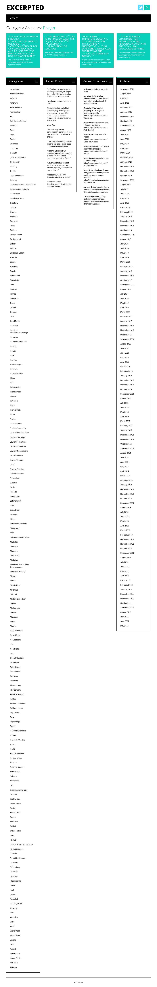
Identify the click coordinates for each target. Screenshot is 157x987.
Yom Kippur (15, 954)
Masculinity (14, 555)
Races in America (17, 740)
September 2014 (127, 448)
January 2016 (126, 376)
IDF (11, 383)
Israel (12, 415)
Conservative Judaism (19, 189)
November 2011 (127, 598)
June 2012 (124, 567)
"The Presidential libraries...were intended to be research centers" (59, 184)
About (14, 18)
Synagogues (15, 831)
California (14, 148)
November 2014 (127, 439)
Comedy (13, 180)
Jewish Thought (16, 460)
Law (12, 505)
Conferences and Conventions (23, 185)
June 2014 (124, 462)
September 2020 (127, 126)
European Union (17, 253)
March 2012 (125, 580)
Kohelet (13, 492)
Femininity (14, 280)
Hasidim (13, 346)
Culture (13, 207)
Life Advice (14, 510)
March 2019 (125, 207)
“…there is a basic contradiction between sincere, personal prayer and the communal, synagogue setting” (132, 42)
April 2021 (124, 103)
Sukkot (13, 826)
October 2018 (126, 230)
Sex (11, 785)
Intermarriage (15, 392)
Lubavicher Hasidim (18, 524)
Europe (13, 248)
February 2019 (126, 212)
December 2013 (127, 489)
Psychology (15, 722)
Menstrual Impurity (17, 572)
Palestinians (15, 667)
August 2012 (125, 558)
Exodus (13, 262)
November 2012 (127, 544)
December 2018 (127, 221)
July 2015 (124, 403)
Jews (12, 464)
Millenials (14, 590)
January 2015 (126, 430)
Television (14, 872)
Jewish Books (16, 424)
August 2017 (125, 289)
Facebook (14, 267)
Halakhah (14, 326)
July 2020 (124, 135)
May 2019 (124, 198)
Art (11, 116)
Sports (12, 817)
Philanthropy (15, 685)
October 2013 (126, 498)
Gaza (12, 303)
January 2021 (126, 112)
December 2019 (127, 166)
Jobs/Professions (17, 474)
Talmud (13, 840)
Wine (12, 922)
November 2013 (127, 494)
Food (12, 285)
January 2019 (126, 216)
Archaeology (15, 112)
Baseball (13, 126)
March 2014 (125, 476)
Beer (12, 130)
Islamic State (15, 410)
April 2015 (124, 417)
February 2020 (126, 157)
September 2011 (127, 608)
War (11, 913)
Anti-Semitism (16, 107)
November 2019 (127, 171)
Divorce (13, 212)
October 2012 (126, 549)
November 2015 (127, 385)
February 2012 (126, 585)
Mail (12, 533)
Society (13, 808)
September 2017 (127, 285)
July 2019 (124, 189)
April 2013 (124, 526)
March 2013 (125, 530)
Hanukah (14, 337)
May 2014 (124, 467)
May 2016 (124, 358)
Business (14, 144)
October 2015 (126, 389)
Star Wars (14, 822)
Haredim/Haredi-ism (18, 342)
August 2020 (125, 130)
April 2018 (124, 257)
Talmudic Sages (16, 849)
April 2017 (124, 307)
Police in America (17, 694)
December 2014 (127, 435)
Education (14, 221)
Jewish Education (17, 437)
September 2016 (127, 339)
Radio (12, 744)
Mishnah (13, 594)
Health (13, 351)
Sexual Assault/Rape (18, 790)
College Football (17, 176)
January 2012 (126, 589)
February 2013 (126, 535)
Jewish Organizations (19, 451)
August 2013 (125, 507)
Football (13, 289)
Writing (13, 940)
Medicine (14, 560)
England (13, 230)
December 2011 (127, 594)
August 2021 (125, 94)
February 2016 (126, 371)
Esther (12, 244)
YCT (12, 945)
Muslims (13, 626)
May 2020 (124, 144)
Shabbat (13, 794)
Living (12, 519)
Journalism (14, 478)
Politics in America (17, 703)
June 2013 (124, 517)
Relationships (16, 758)
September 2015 (127, 394)
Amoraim (14, 103)
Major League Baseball (20, 537)
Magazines (14, 528)
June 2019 (124, 194)
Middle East (15, 585)
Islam (12, 405)
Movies (13, 612)
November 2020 (127, 116)
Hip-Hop (13, 360)
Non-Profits (14, 649)
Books (12, 139)
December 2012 (127, 539)
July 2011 (124, 617)
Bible (12, 135)
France (13, 294)
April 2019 (124, 203)
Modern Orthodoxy (18, 599)
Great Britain (15, 321)
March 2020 (125, 153)
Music (12, 622)
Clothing (13, 166)
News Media (15, 635)
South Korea (15, 813)
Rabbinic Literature (18, 731)
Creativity (14, 203)
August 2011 (125, 612)
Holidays (13, 369)
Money (13, 603)
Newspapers (15, 640)
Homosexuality (16, 374)
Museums (14, 617)
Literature (14, 515)
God (12, 316)
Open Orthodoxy (17, 658)
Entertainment (16, 235)
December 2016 (127, 326)
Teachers (14, 863)
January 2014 (126, 485)
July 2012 (124, 562)
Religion (13, 763)
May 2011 (124, 626)
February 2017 (126, 316)
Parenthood (15, 672)
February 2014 (126, 480)
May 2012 (124, 571)
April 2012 (124, 576)
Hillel (12, 355)
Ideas (12, 378)
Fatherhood (15, 276)
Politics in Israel (16, 708)
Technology (15, 867)
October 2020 (126, 121)
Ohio (12, 653)
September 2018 (127, 235)
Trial (12, 890)
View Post (51, 125)
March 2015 (125, 421)
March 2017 (125, 312)
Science (13, 776)
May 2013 (124, 521)
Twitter (140, 7)
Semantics (14, 781)
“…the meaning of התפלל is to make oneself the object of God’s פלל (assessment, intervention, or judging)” (60, 42)
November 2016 (127, 330)
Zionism (13, 967)
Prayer (13, 717)
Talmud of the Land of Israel (21, 844)
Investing (14, 401)
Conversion (15, 194)
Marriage (14, 546)
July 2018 (124, 244)
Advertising (14, 89)
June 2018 (124, 248)
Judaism (13, 483)
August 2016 (125, 344)
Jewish (13, 419)
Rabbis (13, 735)
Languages (15, 496)
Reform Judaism (17, 754)
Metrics (13, 576)
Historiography (16, 364)
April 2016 (124, 362)
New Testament (16, 631)
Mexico (13, 581)
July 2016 (124, 348)
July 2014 (124, 458)
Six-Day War (15, 799)
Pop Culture (15, 713)
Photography (15, 690)
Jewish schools (16, 455)
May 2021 (124, 98)
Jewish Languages (18, 446)
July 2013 (124, 512)
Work (12, 926)
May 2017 (124, 303)
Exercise (13, 257)
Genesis (13, 312)
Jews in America (17, 469)
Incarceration (15, 387)
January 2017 (126, 321)
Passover (14, 676)
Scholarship (15, 772)
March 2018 (125, 262)
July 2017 (124, 294)
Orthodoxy (14, 663)
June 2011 (124, 621)
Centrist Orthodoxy (18, 157)
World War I (15, 931)
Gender (13, 307)
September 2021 (127, 89)
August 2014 (125, 453)
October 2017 (126, 280)
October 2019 (126, 176)
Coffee (13, 171)
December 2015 (127, 380)
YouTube (14, 963)
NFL (12, 644)
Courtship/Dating (17, 198)
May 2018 (124, 253)
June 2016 (124, 353)
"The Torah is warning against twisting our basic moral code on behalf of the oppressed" (59, 144)
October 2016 (126, 335)
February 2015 (126, 426)
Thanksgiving (15, 881)
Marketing (14, 542)
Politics (13, 699)
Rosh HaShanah (17, 767)
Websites (14, 917)
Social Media (15, 803)
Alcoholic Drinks (17, 94)
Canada (13, 153)
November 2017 (127, 276)
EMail (12, 226)
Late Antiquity (15, 501)
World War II (15, 935)
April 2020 (124, 148)
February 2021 (126, 107)
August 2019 (125, 185)
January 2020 (126, 162)
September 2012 (127, 553)
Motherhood (15, 608)
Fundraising (15, 298)
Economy (14, 216)
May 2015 (124, 412)
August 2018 (125, 239)
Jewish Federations (18, 442)
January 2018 (126, 271)
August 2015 (125, 398)
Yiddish (13, 949)
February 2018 (126, 267)
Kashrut (13, 487)
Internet (13, 396)
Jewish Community (18, 428)
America (13, 98)
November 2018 (127, 226)
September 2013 (127, 503)
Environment (15, 239)
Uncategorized (16, 903)
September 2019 (127, 180)
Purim (12, 726)
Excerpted (25, 7)
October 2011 (126, 603)
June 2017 (124, 298)
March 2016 (125, 367)
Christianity (14, 162)
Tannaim (13, 854)
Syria (12, 835)
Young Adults (15, 958)
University (14, 908)
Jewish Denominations (19, 433)
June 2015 (124, 407)
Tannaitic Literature (18, 858)
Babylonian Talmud (18, 121)
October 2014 (126, 444)
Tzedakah (14, 899)
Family (13, 271)
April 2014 (124, 471)
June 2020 (124, 139)
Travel (12, 885)
